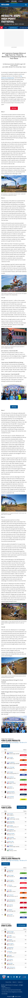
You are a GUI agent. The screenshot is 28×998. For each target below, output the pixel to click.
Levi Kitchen (9, 909)
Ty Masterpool (10, 870)
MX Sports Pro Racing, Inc (13, 985)
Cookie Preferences (5, 988)
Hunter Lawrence (10, 762)
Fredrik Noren (10, 849)
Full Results (5, 746)
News (5, 27)
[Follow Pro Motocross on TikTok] (19, 977)
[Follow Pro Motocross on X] (11, 977)
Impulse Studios (17, 996)
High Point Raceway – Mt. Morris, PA (18, 742)
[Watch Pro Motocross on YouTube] (16, 977)
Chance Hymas (10, 880)
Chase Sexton (10, 757)
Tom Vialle (9, 890)
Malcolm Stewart (10, 791)
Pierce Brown (10, 904)
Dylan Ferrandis (10, 782)
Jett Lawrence (10, 752)
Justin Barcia (9, 786)
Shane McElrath (10, 796)
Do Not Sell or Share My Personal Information (11, 989)
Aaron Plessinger (10, 767)
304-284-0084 (4, 993)
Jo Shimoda (9, 885)
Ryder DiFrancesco (11, 900)
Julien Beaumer (10, 895)
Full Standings (21, 807)
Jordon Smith (10, 914)
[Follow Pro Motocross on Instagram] (14, 977)
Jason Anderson (10, 777)
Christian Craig (10, 841)
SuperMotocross (13, 27)
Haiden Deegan (10, 875)
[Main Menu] (25, 4)
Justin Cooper (10, 772)
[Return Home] (5, 5)
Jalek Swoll (9, 955)
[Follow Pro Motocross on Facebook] (8, 977)
